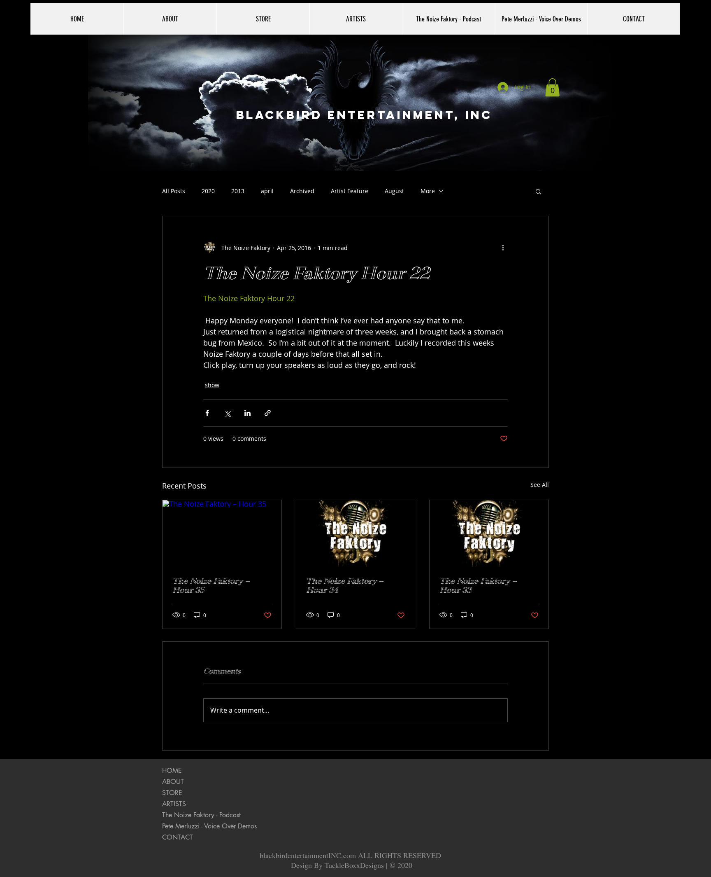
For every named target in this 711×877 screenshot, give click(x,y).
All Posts (173, 191)
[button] (552, 87)
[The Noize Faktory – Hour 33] (489, 533)
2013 (237, 191)
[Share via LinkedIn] (247, 413)
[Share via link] (268, 413)
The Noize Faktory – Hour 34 (344, 586)
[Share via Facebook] (207, 413)
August (394, 191)
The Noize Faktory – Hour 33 (477, 586)
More (428, 191)
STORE (172, 792)
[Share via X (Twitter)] (227, 413)
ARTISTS (174, 804)
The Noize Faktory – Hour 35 (210, 586)
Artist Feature (349, 191)
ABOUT (173, 781)
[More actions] (503, 248)
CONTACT (177, 837)
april (267, 191)
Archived (302, 191)
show (212, 385)
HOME (172, 770)
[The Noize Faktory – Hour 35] (222, 533)
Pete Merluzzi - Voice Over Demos (209, 826)
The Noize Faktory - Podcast (201, 815)
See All (539, 485)
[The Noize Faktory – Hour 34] (355, 533)
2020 (208, 191)
